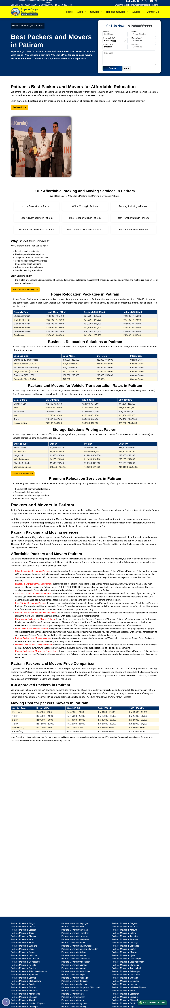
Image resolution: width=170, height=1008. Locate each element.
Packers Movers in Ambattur (125, 936)
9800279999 (47, 5)
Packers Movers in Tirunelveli (75, 933)
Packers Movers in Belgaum (74, 981)
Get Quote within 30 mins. (154, 1002)
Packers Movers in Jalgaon (23, 930)
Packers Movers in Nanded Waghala (27, 1003)
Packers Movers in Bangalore (125, 946)
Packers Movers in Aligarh (23, 1000)
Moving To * (135, 44)
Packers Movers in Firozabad (24, 990)
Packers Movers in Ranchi (23, 984)
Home (69, 12)
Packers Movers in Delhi (123, 1003)
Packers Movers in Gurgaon (124, 923)
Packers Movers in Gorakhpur (24, 1006)
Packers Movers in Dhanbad (24, 997)
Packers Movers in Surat (72, 994)
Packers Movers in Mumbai (74, 965)
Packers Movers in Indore (23, 926)
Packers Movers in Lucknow (74, 936)
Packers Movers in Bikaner (23, 987)
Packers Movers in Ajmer (73, 997)
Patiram (22, 510)
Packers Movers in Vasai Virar (126, 974)
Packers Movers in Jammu (23, 978)
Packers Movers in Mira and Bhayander (79, 949)
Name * (106, 32)
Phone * (134, 32)
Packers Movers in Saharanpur (126, 971)
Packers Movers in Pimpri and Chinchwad (80, 987)
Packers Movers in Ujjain (123, 955)
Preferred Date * (109, 38)
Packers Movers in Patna (73, 942)
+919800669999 (28, 5)
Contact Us (153, 12)
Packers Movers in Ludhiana (24, 946)
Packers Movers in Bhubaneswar (26, 981)
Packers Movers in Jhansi (23, 949)
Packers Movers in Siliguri (23, 923)
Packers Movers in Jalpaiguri (74, 923)
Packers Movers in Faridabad (125, 939)
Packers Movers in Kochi (22, 942)
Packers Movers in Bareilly (73, 1006)
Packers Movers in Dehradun (125, 981)
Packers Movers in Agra (72, 1000)
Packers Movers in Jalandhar (125, 994)
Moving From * (108, 44)
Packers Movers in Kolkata (23, 965)
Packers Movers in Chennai (23, 936)
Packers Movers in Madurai (124, 930)
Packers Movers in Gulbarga (125, 942)
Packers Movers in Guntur (124, 949)
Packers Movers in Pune (123, 990)
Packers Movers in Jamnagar (74, 978)
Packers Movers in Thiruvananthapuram (29, 971)
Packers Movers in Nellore (73, 952)
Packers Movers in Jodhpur (74, 984)
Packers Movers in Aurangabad (126, 968)
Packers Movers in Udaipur (124, 984)
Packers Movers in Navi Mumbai (76, 946)
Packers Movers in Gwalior (23, 968)
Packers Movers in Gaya (123, 1006)
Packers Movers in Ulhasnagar (75, 962)
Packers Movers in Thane (23, 933)
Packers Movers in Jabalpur (24, 955)
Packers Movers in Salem (124, 933)
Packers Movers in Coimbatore (25, 962)
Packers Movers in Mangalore (75, 939)
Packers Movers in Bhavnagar (125, 965)
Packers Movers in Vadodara (74, 990)
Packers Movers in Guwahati (74, 930)
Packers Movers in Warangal (125, 978)
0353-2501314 (65, 5)
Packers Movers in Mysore (74, 1003)
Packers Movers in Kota (22, 939)
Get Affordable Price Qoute (25, 289)
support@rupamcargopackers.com (142, 5)
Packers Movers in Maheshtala (75, 958)
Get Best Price (19, 107)
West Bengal (27, 25)
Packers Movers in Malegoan (125, 952)
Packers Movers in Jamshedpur (126, 958)
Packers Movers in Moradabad (25, 958)
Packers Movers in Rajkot (73, 926)
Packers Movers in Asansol (74, 955)
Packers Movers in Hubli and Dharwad (129, 987)
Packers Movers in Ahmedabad (25, 994)
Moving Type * (136, 38)
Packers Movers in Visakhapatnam (128, 962)
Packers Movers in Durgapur (125, 997)
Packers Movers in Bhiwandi (125, 1000)
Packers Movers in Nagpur (23, 952)
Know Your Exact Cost (23, 473)
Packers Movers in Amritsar (125, 926)
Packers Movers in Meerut (73, 968)
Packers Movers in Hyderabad (25, 974)
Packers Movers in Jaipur (73, 974)
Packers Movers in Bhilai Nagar (75, 971)
